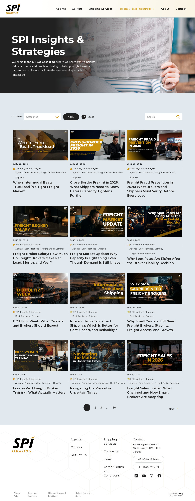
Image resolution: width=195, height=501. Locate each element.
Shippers (19, 177)
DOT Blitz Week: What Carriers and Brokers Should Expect (38, 323)
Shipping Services (100, 8)
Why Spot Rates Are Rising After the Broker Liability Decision (154, 261)
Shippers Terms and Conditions (57, 495)
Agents (61, 8)
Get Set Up (79, 455)
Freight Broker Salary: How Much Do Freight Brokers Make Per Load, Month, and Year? (40, 258)
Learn (108, 459)
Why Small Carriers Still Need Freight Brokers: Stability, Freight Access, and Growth (151, 325)
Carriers (77, 8)
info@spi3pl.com (150, 459)
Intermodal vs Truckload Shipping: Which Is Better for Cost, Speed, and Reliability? (94, 325)
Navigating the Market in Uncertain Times (90, 390)
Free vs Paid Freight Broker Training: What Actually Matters (39, 390)
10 (114, 407)
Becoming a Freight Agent (37, 383)
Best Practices (31, 172)
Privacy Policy (17, 495)
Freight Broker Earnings (52, 249)
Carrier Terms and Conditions (114, 471)
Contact (181, 8)
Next (171, 409)
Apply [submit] (71, 116)
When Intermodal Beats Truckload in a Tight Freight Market (36, 187)
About (165, 8)
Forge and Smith (175, 496)
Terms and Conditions (32, 495)
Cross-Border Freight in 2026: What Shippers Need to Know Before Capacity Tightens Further (94, 189)
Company (111, 451)
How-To (57, 383)
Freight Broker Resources (135, 8)
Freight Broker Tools (165, 172)
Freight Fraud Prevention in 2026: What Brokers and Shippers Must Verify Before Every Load (150, 189)
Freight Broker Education (53, 172)
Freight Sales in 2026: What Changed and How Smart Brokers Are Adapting (149, 392)
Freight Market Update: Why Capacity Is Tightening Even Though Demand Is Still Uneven (96, 258)
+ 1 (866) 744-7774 (150, 467)
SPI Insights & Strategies (28, 168)
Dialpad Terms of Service (83, 495)
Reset (91, 117)
